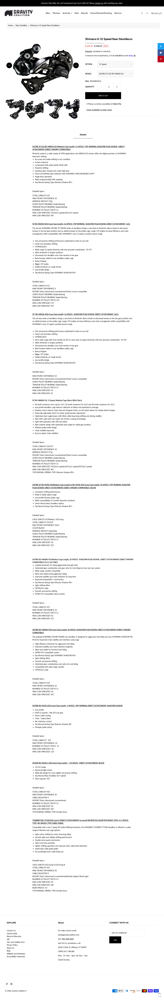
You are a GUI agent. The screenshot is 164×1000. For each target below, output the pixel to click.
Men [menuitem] (48, 13)
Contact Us (11, 930)
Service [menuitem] (117, 13)
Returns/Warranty (14, 936)
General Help (12, 933)
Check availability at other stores (99, 110)
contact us (99, 3)
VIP (8, 939)
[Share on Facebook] (161, 46)
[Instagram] (11, 984)
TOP (159, 996)
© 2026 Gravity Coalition (15, 991)
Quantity (89, 87)
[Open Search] (142, 13)
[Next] (76, 65)
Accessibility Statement (16, 956)
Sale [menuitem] (77, 13)
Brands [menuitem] (84, 13)
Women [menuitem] (56, 13)
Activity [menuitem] (66, 13)
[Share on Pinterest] (161, 59)
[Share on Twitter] (161, 52)
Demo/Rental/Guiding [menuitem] (101, 13)
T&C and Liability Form (16, 942)
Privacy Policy (12, 945)
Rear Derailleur (21, 25)
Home (10, 25)
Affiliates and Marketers (16, 954)
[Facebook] (6, 984)
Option (88, 64)
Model (88, 74)
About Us (10, 948)
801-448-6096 (68, 939)
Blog (8, 951)
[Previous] (9, 65)
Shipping (88, 51)
